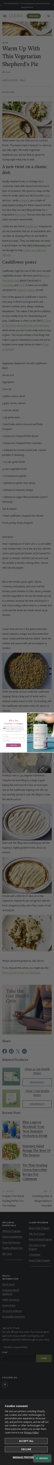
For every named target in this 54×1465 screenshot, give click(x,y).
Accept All (26, 1441)
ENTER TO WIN (13, 745)
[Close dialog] (53, 714)
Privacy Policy (31, 1432)
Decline (26, 1449)
